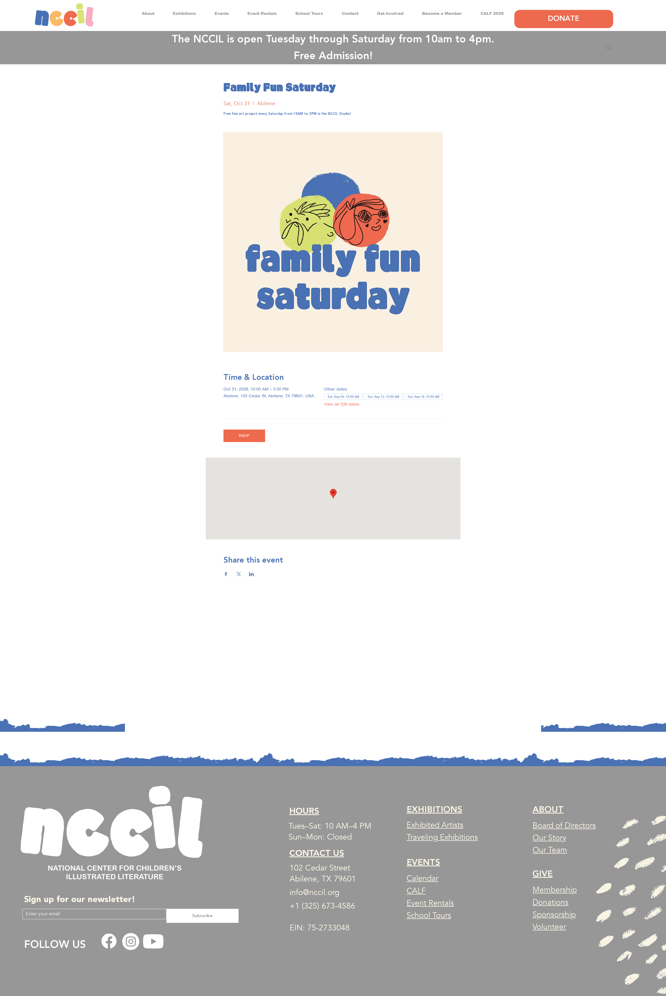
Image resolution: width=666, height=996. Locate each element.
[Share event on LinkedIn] (251, 574)
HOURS (304, 810)
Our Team (550, 850)
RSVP (244, 435)
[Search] (608, 47)
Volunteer (549, 927)
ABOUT (548, 809)
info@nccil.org (315, 892)
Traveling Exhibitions (442, 837)
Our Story (549, 838)
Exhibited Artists (435, 825)
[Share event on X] (238, 574)
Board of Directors (564, 825)
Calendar (422, 878)
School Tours (429, 915)
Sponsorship (554, 914)
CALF (416, 891)
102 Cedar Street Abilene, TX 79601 (323, 873)
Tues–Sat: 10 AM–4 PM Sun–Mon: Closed (330, 831)
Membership (555, 890)
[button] (148, 13)
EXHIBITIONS (434, 809)
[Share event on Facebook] (225, 574)
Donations (550, 902)
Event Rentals (430, 903)
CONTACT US (316, 853)
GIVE (543, 874)
